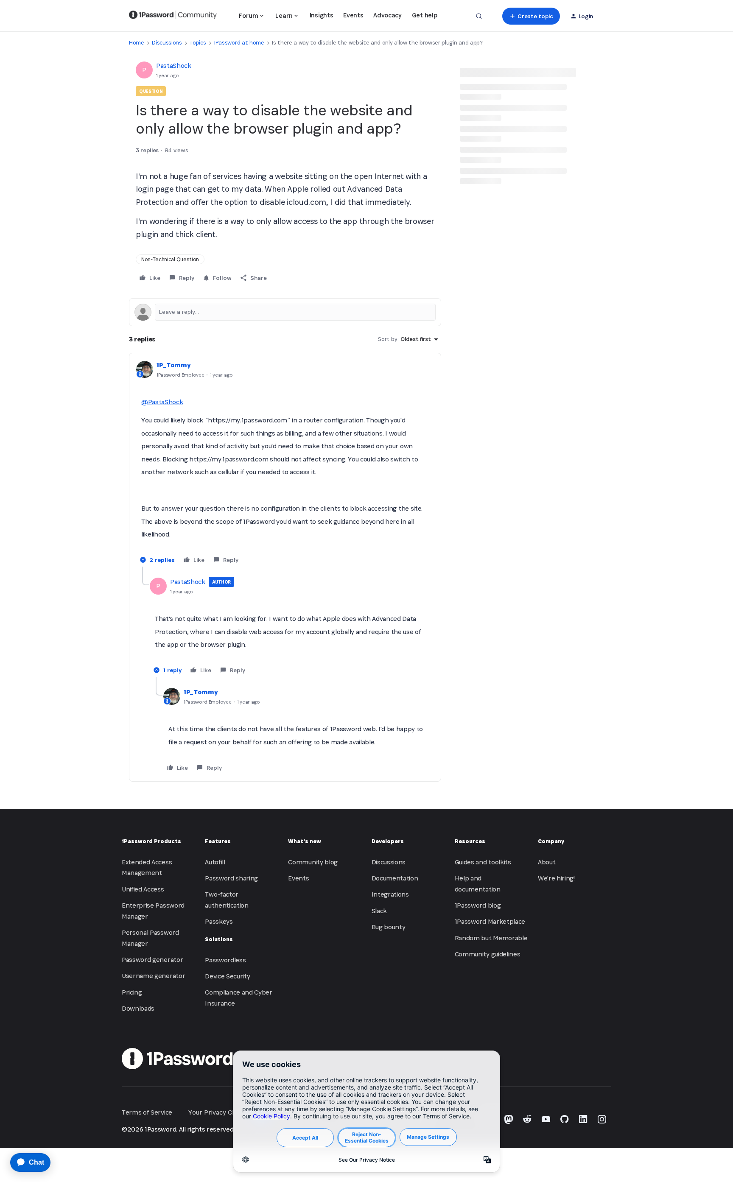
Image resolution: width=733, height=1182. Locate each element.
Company (551, 841)
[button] (531, 16)
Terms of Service (147, 1112)
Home (136, 42)
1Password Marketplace (490, 921)
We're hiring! (556, 878)
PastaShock (173, 65)
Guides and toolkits (483, 862)
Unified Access (143, 889)
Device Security (227, 976)
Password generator (152, 959)
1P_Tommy (173, 364)
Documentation (395, 878)
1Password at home (239, 42)
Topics (198, 42)
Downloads (138, 1008)
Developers (388, 841)
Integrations (390, 894)
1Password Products (151, 841)
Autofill (215, 862)
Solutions (219, 939)
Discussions (167, 42)
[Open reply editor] (285, 312)
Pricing (132, 992)
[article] (285, 463)
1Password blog (478, 905)
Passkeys (218, 921)
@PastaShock (162, 401)
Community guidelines (487, 954)
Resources (470, 841)
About (546, 862)
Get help (424, 15)
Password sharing (231, 878)
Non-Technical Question (170, 259)
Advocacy (387, 15)
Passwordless (225, 960)
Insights (321, 15)
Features (218, 841)
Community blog (313, 862)
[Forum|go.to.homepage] (173, 16)
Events (353, 15)
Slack (379, 910)
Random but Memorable (491, 937)
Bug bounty (389, 926)
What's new (304, 841)
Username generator (153, 975)
